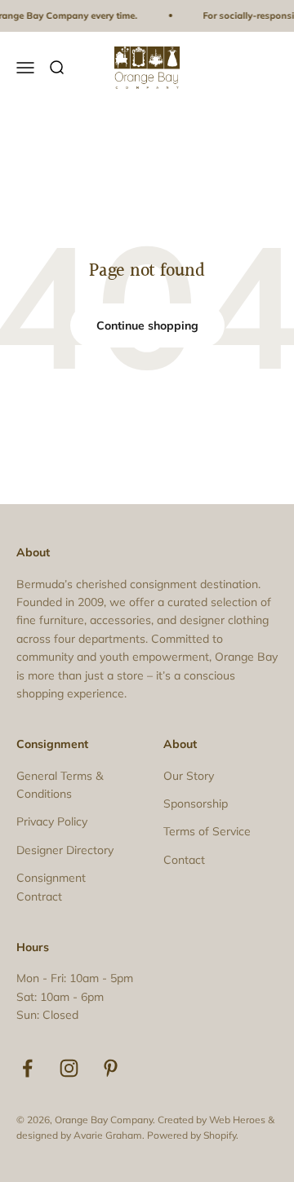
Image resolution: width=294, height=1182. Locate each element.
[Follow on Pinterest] (111, 1068)
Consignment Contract (51, 886)
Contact (184, 859)
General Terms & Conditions (59, 784)
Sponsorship (195, 803)
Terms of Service (207, 831)
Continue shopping (147, 325)
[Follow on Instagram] (69, 1068)
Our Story (188, 775)
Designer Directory (65, 850)
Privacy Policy (51, 821)
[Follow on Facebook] (27, 1068)
